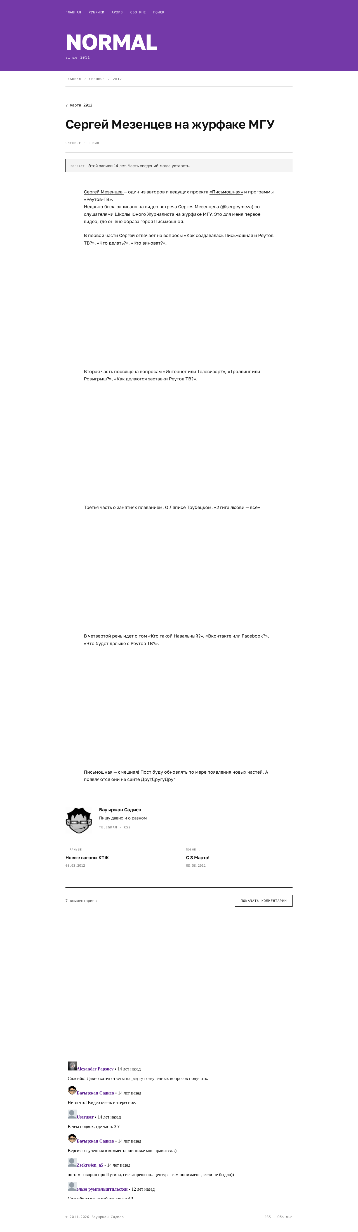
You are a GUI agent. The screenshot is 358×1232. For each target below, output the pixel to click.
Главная (73, 12)
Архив (117, 12)
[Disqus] (179, 984)
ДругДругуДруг (158, 779)
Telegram (108, 827)
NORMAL (111, 42)
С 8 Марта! (197, 857)
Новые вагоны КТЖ (87, 857)
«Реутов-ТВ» (98, 199)
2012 (117, 79)
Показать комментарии (264, 900)
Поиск (158, 12)
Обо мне (138, 12)
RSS (127, 827)
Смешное (97, 79)
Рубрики (97, 12)
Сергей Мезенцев (104, 192)
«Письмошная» (226, 192)
